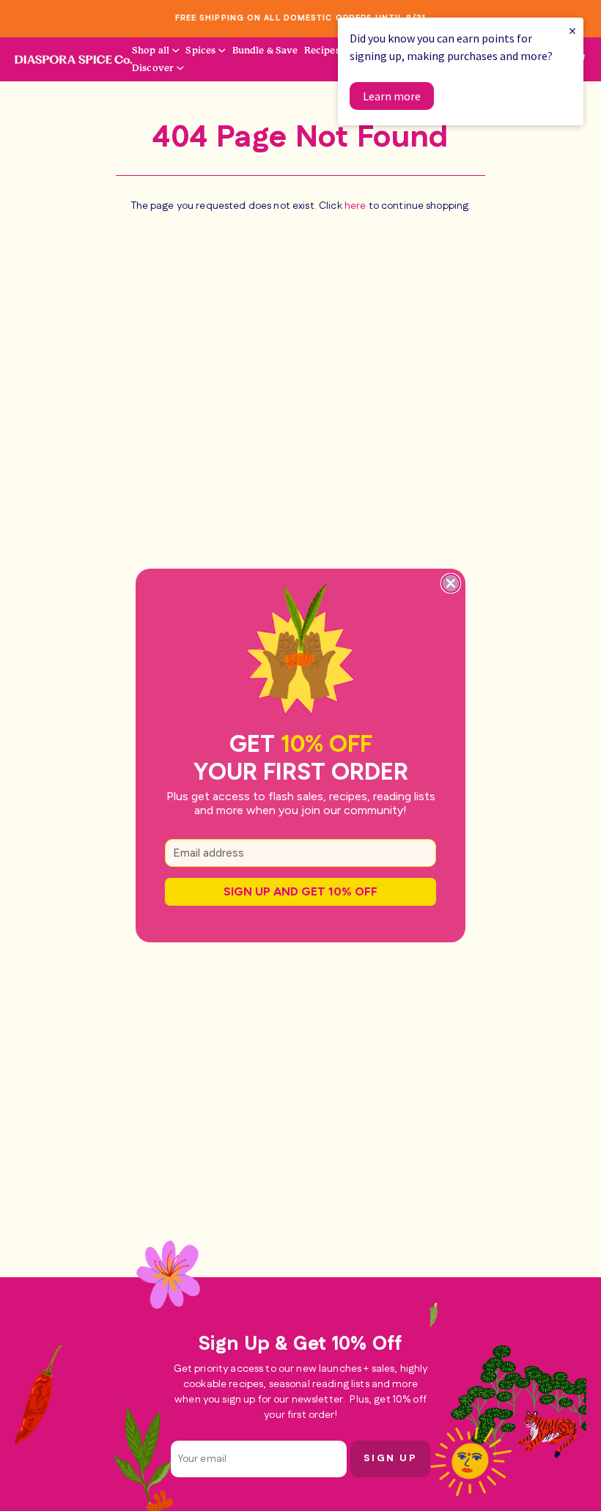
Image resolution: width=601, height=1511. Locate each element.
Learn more (392, 96)
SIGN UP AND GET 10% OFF (300, 891)
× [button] (572, 30)
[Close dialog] (451, 583)
